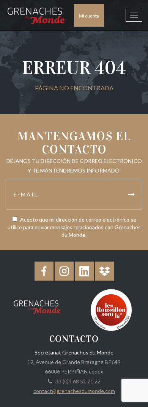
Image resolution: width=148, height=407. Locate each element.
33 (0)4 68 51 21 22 (77, 381)
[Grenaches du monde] (37, 305)
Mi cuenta (89, 16)
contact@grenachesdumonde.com (74, 391)
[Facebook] (44, 271)
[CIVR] (111, 309)
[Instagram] (64, 271)
